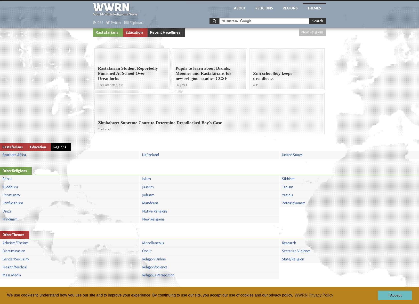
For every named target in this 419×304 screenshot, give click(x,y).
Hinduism (9, 219)
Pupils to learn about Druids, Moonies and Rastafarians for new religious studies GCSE (203, 73)
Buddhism (10, 187)
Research (289, 243)
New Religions (312, 32)
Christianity (11, 195)
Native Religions (155, 211)
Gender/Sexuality (15, 259)
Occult (147, 251)
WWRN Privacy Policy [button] (314, 295)
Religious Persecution (158, 275)
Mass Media (11, 275)
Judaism (148, 195)
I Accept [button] (395, 295)
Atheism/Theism (15, 243)
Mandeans (150, 203)
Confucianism (12, 203)
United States (292, 155)
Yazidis (287, 195)
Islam (146, 179)
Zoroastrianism (294, 203)
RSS (100, 23)
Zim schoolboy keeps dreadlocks (272, 76)
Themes (314, 8)
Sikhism (288, 179)
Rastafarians (107, 32)
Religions (264, 8)
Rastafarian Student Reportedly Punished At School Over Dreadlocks (128, 73)
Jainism (148, 187)
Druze (7, 211)
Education (134, 32)
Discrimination (13, 251)
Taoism (287, 187)
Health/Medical (14, 267)
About (240, 8)
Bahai (7, 179)
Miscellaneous (153, 243)
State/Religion (293, 259)
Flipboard (136, 23)
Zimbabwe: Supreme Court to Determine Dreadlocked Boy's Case (160, 122)
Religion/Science (155, 267)
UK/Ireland (150, 155)
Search (317, 21)
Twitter (115, 23)
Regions (290, 8)
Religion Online (154, 259)
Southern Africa (14, 155)
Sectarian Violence (296, 251)
